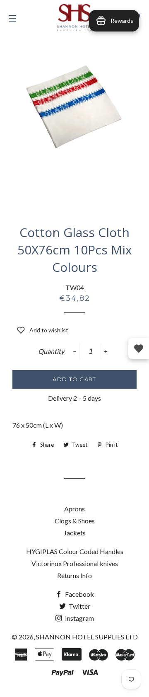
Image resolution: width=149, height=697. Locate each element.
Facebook (79, 594)
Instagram (79, 618)
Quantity (51, 351)
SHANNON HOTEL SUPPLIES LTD (87, 637)
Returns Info (74, 575)
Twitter (78, 606)
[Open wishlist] (138, 348)
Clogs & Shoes (75, 521)
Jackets (75, 533)
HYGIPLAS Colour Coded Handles (74, 551)
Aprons (74, 509)
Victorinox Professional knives (74, 563)
